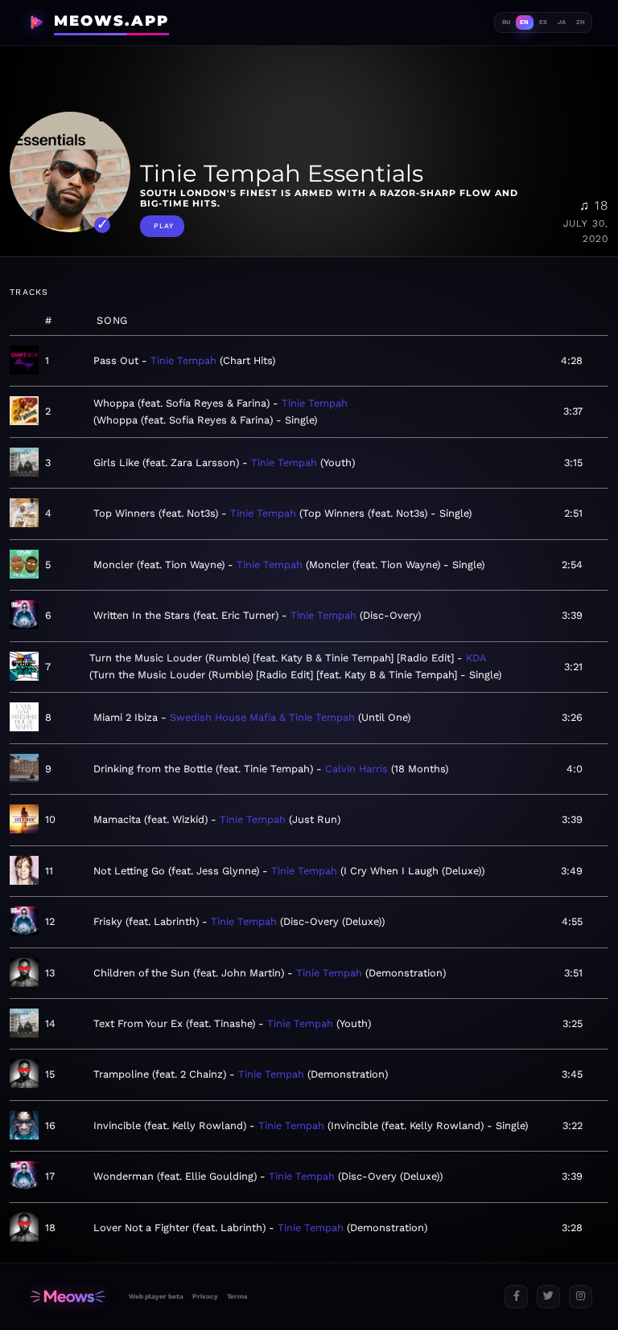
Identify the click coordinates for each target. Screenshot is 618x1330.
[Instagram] (580, 1296)
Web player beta (156, 1296)
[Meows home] (67, 1297)
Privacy (205, 1296)
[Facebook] (516, 1296)
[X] (548, 1296)
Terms (237, 1296)
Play (164, 226)
